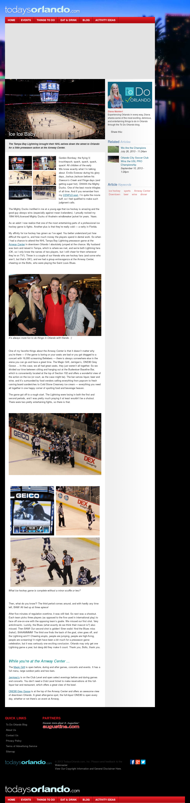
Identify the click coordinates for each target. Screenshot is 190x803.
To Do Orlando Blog (16, 724)
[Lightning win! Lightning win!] (20, 193)
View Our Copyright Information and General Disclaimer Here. (88, 768)
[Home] (42, 10)
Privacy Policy (14, 740)
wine (134, 194)
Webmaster (61, 765)
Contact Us (12, 735)
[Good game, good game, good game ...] (44, 193)
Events (26, 20)
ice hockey (114, 190)
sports (127, 190)
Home (11, 20)
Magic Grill (19, 667)
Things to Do (46, 20)
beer (126, 194)
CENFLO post (70, 195)
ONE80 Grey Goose (19, 691)
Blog (86, 20)
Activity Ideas (105, 20)
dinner (143, 194)
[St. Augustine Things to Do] (60, 725)
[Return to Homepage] (28, 762)
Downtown (114, 194)
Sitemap (10, 751)
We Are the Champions (133, 147)
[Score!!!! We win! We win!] (44, 178)
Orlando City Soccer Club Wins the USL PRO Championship (134, 161)
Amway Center (17, 244)
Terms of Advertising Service (21, 746)
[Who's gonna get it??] (20, 178)
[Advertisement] (80, 51)
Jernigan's (14, 677)
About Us (11, 730)
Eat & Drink (68, 20)
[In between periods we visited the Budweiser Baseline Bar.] (44, 163)
